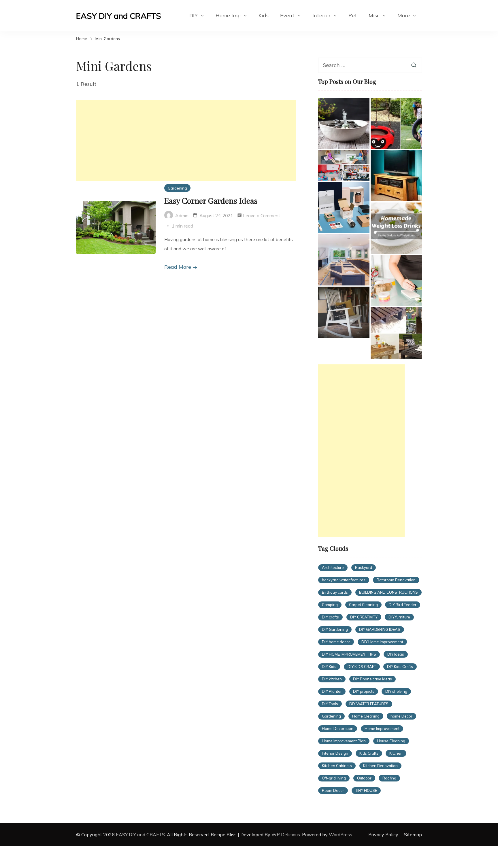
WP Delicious (285, 834)
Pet (352, 15)
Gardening (177, 188)
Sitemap (413, 834)
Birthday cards (335, 592)
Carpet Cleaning (363, 604)
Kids (264, 15)
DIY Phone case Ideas (372, 679)
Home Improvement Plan (344, 741)
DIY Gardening (335, 629)
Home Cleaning (366, 716)
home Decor (401, 716)
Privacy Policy (383, 834)
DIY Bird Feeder (402, 604)
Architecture (333, 567)
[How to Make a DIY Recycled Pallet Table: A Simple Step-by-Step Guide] (396, 333)
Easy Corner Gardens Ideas (211, 200)
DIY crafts (330, 617)
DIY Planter (332, 691)
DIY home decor (336, 641)
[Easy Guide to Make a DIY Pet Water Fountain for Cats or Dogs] (343, 123)
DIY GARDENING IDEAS (379, 629)
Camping (330, 604)
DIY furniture (399, 617)
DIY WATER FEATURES (368, 703)
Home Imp (228, 15)
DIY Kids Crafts (400, 666)
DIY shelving (396, 691)
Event (287, 15)
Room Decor (333, 790)
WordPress (340, 834)
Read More (177, 267)
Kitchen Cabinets (337, 765)
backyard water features (343, 580)
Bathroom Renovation (396, 580)
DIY (193, 15)
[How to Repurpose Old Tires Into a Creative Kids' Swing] (396, 123)
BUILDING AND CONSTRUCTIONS (388, 592)
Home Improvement (382, 728)
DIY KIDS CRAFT (362, 666)
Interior (321, 15)
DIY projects (363, 691)
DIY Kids (329, 666)
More (403, 15)
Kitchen (396, 753)
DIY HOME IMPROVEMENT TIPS (349, 654)
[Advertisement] (186, 140)
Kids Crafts (368, 753)
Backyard (363, 567)
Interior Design (335, 753)
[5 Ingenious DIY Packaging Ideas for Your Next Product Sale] (343, 207)
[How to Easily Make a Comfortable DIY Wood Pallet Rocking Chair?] (343, 312)
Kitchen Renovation (380, 765)
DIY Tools (330, 703)
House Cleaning (391, 741)
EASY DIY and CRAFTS (118, 16)
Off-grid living (334, 778)
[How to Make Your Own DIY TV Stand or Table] (396, 175)
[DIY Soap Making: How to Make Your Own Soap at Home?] (396, 280)
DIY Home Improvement (382, 641)
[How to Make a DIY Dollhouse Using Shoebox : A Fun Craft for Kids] (343, 165)
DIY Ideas (395, 654)
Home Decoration (337, 728)
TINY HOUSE (366, 790)
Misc (374, 15)
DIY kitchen (332, 679)
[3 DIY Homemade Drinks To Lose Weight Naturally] (396, 228)
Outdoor (364, 778)
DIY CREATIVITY (364, 617)
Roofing (389, 778)
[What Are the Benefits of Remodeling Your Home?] (343, 259)
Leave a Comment (261, 216)
